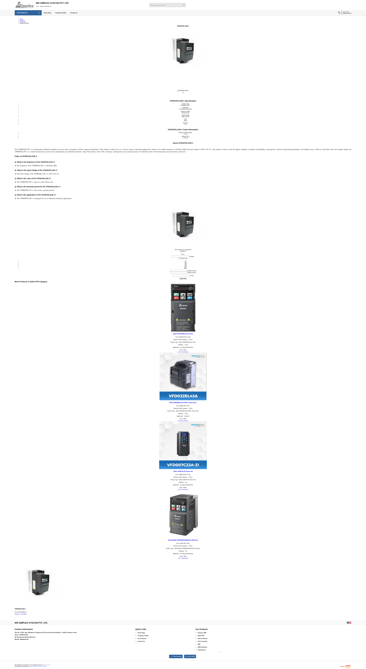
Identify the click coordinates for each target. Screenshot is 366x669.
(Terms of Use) (46, 665)
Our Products (22, 13)
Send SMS (191, 656)
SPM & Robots (202, 647)
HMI (199, 644)
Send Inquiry (177, 656)
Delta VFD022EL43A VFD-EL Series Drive (183, 402)
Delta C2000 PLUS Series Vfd (183, 471)
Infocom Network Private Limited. (38, 666)
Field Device (202, 650)
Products (22, 20)
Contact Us (73, 13)
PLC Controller (202, 641)
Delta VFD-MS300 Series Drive (183, 334)
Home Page (47, 13)
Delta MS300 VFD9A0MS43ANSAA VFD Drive (183, 540)
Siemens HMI (202, 633)
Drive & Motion (202, 638)
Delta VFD (22, 22)
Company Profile (60, 13)
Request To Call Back (21, 614)
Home (21, 19)
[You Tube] (350, 623)
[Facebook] (348, 623)
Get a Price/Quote (183, 352)
